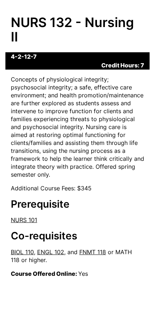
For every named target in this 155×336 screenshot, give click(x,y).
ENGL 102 (50, 252)
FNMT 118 (92, 252)
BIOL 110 (22, 252)
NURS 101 (24, 220)
